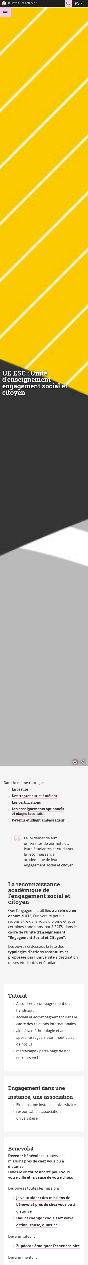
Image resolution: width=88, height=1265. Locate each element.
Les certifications (26, 802)
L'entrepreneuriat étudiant (34, 795)
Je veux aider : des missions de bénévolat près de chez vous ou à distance (45, 1204)
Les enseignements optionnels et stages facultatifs (38, 811)
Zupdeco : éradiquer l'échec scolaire (48, 1245)
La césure (20, 789)
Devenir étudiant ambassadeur (38, 820)
